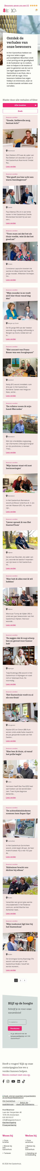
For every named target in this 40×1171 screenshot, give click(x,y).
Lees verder (11, 166)
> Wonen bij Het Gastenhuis (7, 1147)
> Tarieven (6, 1153)
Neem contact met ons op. (16, 1075)
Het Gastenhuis (8, 1101)
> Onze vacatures (29, 1141)
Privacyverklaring (9, 1125)
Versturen (14, 1028)
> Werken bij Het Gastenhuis (30, 1147)
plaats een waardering (25, 1104)
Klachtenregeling (9, 1122)
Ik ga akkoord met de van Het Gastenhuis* (20, 1035)
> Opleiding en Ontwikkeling (31, 1154)
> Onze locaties (5, 1141)
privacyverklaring (17, 1036)
